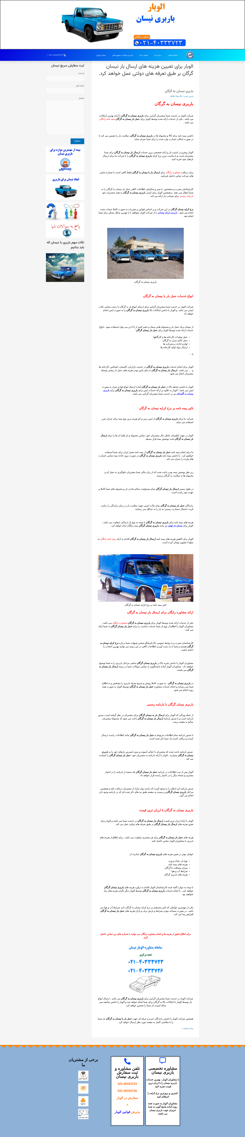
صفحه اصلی (173, 55)
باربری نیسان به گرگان (179, 91)
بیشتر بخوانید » (187, 1028)
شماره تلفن (80, 85)
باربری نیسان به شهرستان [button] (122, 55)
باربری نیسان (188, 96)
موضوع (81, 98)
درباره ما (157, 55)
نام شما (81, 73)
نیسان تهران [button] (101, 55)
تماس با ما (143, 55)
